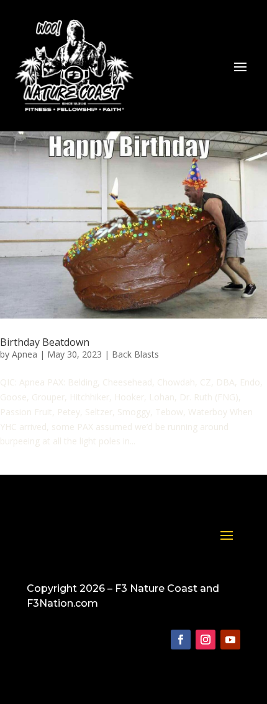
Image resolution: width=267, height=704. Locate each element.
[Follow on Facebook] (181, 639)
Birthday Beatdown (44, 342)
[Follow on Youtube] (230, 639)
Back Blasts (135, 354)
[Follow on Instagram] (205, 639)
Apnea (24, 354)
